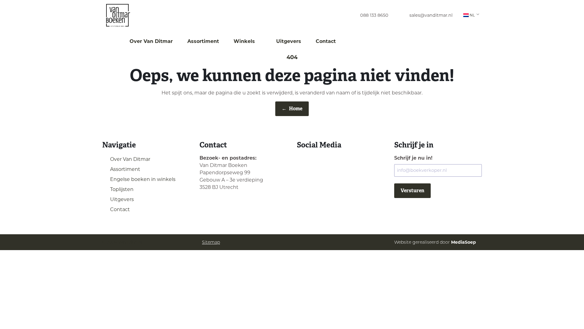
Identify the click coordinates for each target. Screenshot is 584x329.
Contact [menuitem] (326, 41)
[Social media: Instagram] (303, 161)
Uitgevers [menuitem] (288, 41)
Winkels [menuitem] (245, 41)
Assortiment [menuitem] (203, 41)
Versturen (412, 190)
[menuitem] (368, 15)
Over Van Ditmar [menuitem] (151, 41)
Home (292, 108)
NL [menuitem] (472, 15)
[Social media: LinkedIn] (318, 161)
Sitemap (211, 242)
